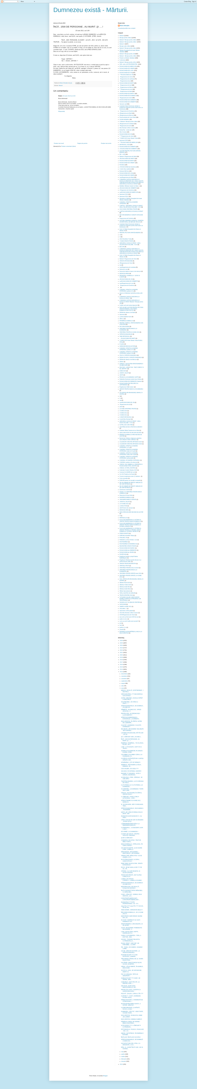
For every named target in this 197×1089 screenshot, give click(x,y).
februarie (124, 1059)
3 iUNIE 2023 (123, 410)
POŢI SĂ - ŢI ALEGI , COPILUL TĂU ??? (132, 993)
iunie (122, 688)
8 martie (122, 344)
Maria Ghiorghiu (124, 25)
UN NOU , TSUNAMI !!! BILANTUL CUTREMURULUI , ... (130, 940)
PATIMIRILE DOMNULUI (126, 320)
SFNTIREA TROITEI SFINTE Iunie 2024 (130, 573)
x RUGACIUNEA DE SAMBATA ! (128, 148)
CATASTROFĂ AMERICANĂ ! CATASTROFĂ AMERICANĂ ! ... (130, 899)
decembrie (124, 674)
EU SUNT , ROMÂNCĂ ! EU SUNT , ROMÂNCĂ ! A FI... (131, 920)
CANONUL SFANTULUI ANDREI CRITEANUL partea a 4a (129, 352)
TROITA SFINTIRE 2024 (126, 595)
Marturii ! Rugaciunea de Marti (128, 156)
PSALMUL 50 (123, 537)
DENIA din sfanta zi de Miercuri (128, 359)
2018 (121, 659)
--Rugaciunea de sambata (127, 79)
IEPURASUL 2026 (125, 144)
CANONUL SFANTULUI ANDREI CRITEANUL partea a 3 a (129, 290)
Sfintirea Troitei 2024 (125, 584)
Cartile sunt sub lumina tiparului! (128, 305)
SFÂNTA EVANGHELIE (126, 334)
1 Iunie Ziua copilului (125, 169)
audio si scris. (123, 619)
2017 (121, 662)
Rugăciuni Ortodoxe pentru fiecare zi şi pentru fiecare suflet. (130, 560)
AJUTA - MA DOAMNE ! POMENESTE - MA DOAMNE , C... (132, 928)
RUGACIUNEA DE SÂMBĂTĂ (128, 102)
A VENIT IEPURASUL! (126, 417)
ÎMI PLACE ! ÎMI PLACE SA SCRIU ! (131, 1037)
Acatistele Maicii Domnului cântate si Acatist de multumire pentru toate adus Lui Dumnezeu (131, 107)
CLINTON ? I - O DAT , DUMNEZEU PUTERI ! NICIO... (131, 996)
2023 (121, 648)
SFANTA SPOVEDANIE (126, 261)
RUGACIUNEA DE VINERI (127, 68)
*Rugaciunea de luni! (125, 125)
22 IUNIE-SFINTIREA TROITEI (128, 408)
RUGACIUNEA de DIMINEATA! (128, 550)
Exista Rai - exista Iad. (126, 130)
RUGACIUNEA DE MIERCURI (128, 66)
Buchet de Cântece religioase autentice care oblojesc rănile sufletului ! (130, 439)
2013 (121, 671)
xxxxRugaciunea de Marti (127, 177)
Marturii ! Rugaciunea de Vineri (128, 259)
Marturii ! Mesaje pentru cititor (128, 48)
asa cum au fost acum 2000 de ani (129, 617)
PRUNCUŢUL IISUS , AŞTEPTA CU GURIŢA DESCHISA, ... (131, 990)
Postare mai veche (106, 143)
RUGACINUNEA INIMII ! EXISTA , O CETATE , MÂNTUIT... (131, 1004)
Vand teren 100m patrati (126, 610)
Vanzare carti (123, 104)
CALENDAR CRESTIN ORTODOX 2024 (131, 442)
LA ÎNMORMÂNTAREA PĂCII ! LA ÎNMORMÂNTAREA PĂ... (130, 824)
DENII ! (121, 361)
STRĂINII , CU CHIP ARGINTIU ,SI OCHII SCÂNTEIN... (130, 871)
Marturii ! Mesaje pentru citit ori (128, 62)
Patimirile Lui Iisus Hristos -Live (128, 540)
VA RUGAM (123, 604)
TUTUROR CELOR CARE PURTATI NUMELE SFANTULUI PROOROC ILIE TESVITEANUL (130, 599)
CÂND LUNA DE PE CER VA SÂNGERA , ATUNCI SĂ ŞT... (132, 820)
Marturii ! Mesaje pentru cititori (128, 40)
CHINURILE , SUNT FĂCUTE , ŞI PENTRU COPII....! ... (130, 982)
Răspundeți (61, 111)
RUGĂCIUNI (123, 554)
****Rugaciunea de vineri (127, 136)
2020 (121, 655)
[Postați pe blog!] (78, 83)
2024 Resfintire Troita (126, 239)
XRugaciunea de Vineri (126, 263)
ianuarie (123, 1061)
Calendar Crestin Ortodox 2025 (128, 470)
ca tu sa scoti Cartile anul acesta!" (129, 621)
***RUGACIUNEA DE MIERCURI (129, 142)
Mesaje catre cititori (125, 46)
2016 (121, 664)
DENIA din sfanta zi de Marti (127, 312)
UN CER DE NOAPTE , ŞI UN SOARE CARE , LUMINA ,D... (131, 848)
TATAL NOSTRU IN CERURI (127, 593)
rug (120, 400)
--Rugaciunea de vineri (126, 77)
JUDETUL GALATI (125, 501)
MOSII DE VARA (124, 510)
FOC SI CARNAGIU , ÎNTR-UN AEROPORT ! (129, 975)
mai (122, 1051)
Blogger (105, 1075)
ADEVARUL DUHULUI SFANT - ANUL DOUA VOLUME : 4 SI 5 (130, 421)
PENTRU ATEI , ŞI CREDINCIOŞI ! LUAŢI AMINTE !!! (130, 714)
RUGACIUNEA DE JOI (126, 72)
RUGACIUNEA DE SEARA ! (127, 548)
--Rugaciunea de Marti (126, 91)
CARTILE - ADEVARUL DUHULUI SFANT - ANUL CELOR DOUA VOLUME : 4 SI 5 (131, 206)
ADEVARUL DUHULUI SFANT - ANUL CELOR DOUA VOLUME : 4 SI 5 (130, 243)
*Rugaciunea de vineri (126, 97)
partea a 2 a (123, 627)
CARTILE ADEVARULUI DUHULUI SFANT (131, 211)
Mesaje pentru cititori (125, 37)
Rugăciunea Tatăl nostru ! (127, 387)
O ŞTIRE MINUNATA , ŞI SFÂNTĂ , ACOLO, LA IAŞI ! (130, 1008)
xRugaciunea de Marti (126, 113)
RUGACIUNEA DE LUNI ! (127, 70)
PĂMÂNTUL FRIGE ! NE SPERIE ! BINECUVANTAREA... (130, 1022)
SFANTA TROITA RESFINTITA (128, 563)
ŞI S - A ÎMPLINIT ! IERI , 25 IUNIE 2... (131, 736)
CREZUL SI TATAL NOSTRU (127, 468)
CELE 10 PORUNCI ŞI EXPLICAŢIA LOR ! (131, 293)
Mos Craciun (123, 132)
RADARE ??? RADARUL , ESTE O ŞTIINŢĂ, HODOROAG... (130, 774)
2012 (121, 1064)
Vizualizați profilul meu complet (126, 28)
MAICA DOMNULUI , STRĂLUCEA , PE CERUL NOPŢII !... (132, 844)
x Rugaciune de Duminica (127, 190)
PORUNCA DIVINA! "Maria (127, 535)
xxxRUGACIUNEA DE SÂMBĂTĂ (129, 281)
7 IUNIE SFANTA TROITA (126, 241)
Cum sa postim (124, 478)
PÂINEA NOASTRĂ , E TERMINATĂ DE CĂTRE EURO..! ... (132, 1000)
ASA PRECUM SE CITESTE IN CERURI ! (131, 427)
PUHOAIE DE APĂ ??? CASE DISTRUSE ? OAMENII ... (129, 955)
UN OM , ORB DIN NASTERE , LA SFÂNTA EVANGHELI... (130, 951)
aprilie (123, 1054)
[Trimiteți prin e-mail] (77, 83)
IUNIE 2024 (123, 371)
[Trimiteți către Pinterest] (84, 83)
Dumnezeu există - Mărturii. (90, 9)
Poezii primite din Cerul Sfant (128, 117)
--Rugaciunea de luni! (126, 85)
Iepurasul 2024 (124, 194)
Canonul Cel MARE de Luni (127, 472)
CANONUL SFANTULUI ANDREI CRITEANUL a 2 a (129, 446)
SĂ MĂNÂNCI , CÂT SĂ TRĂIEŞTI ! (130, 762)
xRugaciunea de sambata (127, 123)
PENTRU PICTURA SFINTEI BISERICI (130, 232)
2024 (121, 406)
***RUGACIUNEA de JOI (126, 74)
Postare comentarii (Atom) (68, 146)
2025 (121, 643)
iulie (122, 686)
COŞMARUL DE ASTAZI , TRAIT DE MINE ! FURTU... (131, 840)
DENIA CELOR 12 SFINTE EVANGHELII (131, 357)
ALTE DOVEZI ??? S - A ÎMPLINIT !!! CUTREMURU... (131, 1026)
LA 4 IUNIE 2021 (124, 503)
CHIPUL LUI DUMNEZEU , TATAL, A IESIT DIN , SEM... (131, 936)
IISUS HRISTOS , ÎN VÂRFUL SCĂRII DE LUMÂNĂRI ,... (131, 722)
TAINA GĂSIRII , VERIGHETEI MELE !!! (131, 910)
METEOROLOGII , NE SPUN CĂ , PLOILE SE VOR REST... (130, 887)
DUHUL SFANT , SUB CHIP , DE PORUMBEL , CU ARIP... (130, 944)
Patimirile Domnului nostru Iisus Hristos (130, 379)
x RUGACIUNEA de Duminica (128, 167)
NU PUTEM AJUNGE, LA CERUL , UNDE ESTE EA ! (130, 860)
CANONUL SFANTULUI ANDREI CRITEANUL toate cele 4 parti (129, 453)
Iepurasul (122, 314)
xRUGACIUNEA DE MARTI (127, 158)
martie (123, 1056)
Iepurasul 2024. (124, 196)
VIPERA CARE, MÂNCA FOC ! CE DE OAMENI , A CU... (131, 856)
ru (120, 398)
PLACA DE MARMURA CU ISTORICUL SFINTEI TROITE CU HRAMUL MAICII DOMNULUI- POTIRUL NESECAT (130, 530)
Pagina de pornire (82, 143)
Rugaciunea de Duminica (127, 218)
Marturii (60, 85)
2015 (121, 667)
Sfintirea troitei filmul (125, 589)
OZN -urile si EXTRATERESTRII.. (129, 64)
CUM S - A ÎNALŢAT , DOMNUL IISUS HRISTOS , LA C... (131, 895)
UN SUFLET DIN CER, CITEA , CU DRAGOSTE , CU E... (130, 1044)
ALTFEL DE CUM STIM (126, 425)
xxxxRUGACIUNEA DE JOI (127, 402)
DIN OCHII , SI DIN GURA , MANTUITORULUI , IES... (129, 986)
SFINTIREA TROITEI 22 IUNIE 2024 (129, 332)
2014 (121, 669)
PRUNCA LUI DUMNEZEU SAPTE (129, 377)
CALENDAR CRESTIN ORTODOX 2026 (131, 444)
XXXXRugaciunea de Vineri (127, 615)
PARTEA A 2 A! (124, 517)
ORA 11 (122, 318)
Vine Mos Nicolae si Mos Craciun (129, 612)
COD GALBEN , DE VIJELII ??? (130, 768)
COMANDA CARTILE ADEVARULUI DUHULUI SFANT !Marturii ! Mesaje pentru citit (131, 302)
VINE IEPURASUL (125, 336)
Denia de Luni (123, 269)
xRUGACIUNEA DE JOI (126, 279)
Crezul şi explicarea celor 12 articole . (130, 476)
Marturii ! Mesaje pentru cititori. (128, 42)
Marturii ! (122, 44)
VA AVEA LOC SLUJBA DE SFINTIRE (130, 602)
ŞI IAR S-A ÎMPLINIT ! (127, 838)
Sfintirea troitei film (125, 587)
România (122, 165)
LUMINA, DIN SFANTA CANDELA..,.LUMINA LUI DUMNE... (132, 879)
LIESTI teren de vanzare (126, 508)
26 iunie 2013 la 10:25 (69, 96)
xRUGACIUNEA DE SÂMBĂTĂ (128, 188)
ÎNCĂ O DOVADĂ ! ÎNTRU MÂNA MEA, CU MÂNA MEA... (132, 891)
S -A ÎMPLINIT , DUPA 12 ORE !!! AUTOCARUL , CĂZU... (130, 797)
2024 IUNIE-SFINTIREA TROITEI (129, 209)
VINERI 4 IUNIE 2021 (125, 606)
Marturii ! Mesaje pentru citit (127, 54)
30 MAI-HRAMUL (124, 119)
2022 (121, 650)
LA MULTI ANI (123, 506)
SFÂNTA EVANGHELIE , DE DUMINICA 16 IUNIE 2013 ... (132, 883)
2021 (121, 652)
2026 (121, 640)
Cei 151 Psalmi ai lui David (127, 474)
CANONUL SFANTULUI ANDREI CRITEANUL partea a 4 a (129, 349)
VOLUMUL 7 (123, 608)
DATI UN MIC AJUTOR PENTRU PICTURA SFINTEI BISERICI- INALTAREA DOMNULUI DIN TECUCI (131, 309)
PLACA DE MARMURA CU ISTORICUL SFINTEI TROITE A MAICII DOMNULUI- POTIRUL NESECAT (130, 525)
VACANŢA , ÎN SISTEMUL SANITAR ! (131, 771)
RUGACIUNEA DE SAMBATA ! (128, 100)
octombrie (124, 678)
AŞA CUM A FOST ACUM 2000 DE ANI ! (130, 432)
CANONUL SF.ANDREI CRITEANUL (130, 460)
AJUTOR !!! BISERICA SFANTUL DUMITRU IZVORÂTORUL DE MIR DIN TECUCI (132, 221)
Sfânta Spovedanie (125, 591)
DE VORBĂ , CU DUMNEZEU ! (129, 831)
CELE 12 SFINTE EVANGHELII (128, 355)
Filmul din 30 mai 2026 (126, 495)
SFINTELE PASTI (124, 565)
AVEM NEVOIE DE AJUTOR (127, 346)
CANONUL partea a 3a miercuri (128, 462)
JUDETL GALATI (124, 373)
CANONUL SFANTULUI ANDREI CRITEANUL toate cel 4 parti (129, 450)
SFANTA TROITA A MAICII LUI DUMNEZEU (131, 389)
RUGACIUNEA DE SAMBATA (128, 146)
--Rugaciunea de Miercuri (127, 87)
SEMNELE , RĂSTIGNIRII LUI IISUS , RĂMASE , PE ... (131, 765)
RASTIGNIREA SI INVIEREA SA (128, 544)
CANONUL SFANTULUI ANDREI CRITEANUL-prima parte (129, 457)
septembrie (124, 681)
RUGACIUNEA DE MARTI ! (127, 93)
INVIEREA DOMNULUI (126, 497)
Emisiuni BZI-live (124, 171)
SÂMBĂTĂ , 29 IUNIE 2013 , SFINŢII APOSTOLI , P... (131, 710)
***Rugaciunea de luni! (126, 89)
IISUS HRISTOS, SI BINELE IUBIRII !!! (131, 1019)
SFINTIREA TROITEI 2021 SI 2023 (129, 567)
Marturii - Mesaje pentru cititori (128, 56)
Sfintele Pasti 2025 (125, 582)
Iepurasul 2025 (124, 140)
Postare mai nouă (59, 143)
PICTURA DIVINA (124, 326)
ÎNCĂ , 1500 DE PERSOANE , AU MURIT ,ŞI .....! (130, 739)
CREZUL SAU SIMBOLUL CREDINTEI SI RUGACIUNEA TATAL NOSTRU (131, 465)
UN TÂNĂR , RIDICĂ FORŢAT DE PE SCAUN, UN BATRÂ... (131, 963)
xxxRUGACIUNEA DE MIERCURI (129, 192)
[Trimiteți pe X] (80, 83)
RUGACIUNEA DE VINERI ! (127, 162)
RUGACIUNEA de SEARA (127, 552)
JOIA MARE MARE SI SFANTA (128, 499)
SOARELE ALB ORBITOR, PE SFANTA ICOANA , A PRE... (131, 751)
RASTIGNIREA (124, 542)
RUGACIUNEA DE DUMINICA (128, 95)
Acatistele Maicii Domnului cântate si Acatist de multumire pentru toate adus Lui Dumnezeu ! (131, 225)
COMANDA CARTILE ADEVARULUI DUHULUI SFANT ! (129, 297)
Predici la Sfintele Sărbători (127, 58)
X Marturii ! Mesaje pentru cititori (128, 121)
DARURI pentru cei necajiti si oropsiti (130, 480)
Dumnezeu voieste (125, 489)
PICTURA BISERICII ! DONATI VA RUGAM (131, 215)
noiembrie (124, 676)
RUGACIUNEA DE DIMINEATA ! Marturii (131, 381)
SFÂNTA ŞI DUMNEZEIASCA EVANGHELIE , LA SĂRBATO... (130, 718)
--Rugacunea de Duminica (127, 111)
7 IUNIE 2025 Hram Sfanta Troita (129, 138)
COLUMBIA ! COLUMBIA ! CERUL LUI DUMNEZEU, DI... (131, 755)
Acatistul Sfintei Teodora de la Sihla (129, 430)
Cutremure (122, 60)
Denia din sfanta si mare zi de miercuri (130, 271)
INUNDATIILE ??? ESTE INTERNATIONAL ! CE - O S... (130, 902)
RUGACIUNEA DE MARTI (127, 83)
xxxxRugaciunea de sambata (128, 267)
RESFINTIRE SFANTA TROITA (128, 546)
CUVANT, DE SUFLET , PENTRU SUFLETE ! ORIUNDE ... (130, 834)
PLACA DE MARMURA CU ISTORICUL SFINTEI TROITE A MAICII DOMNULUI (130, 520)
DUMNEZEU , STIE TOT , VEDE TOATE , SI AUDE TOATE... (132, 1012)
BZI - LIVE (122, 154)
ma (120, 265)
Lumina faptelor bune (125, 316)
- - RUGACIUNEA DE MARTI (127, 338)
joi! (120, 623)
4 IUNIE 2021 (123, 413)
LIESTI (121, 375)
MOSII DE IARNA (124, 273)
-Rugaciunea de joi (125, 404)
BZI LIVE (122, 246)
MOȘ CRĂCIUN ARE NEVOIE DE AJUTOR (131, 512)
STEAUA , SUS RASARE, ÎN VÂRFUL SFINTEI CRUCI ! (131, 793)
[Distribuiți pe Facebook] (82, 83)
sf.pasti (121, 629)
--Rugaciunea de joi (125, 81)
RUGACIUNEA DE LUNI (126, 173)
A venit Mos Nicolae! (125, 419)
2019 (121, 657)
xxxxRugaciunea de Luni (126, 283)
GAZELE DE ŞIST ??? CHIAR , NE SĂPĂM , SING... (130, 978)
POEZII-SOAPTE (124, 533)
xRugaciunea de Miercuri (127, 115)
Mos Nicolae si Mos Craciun (127, 128)
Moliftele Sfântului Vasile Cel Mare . (129, 186)
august (123, 683)
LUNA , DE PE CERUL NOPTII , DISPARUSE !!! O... (130, 932)
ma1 (121, 625)
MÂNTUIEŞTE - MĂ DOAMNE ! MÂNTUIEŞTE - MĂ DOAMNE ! (130, 852)
